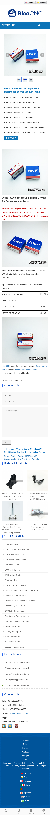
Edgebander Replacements (17, 616)
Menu (31, 813)
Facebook (25, 740)
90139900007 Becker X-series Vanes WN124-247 (37, 527)
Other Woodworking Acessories (18, 621)
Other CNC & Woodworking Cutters (20, 601)
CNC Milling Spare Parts (15, 606)
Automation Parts (12, 642)
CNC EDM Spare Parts (15, 611)
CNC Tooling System (14, 575)
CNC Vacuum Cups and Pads (17, 549)
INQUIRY (12, 138)
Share (6, 813)
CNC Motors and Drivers (15, 585)
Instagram (26, 756)
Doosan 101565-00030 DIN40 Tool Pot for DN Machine (12, 496)
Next (42, 55)
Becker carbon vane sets (26, 369)
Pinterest (25, 760)
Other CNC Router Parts (15, 595)
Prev (8, 55)
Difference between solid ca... (17, 685)
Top (43, 813)
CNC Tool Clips (11, 544)
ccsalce (12, 717)
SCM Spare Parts (12, 636)
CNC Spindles (11, 580)
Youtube (25, 752)
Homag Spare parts (13, 631)
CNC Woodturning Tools (15, 560)
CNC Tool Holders (12, 570)
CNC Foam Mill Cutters (15, 554)
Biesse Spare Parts (13, 626)
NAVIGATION (9, 25)
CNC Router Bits (12, 565)
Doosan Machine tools (14, 647)
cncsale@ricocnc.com (18, 713)
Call (18, 813)
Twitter (25, 744)
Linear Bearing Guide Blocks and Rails (21, 590)
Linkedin (25, 748)
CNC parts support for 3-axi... (17, 668)
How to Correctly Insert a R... (17, 674)
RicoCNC (6, 366)
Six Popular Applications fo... (16, 680)
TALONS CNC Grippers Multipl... (18, 662)
